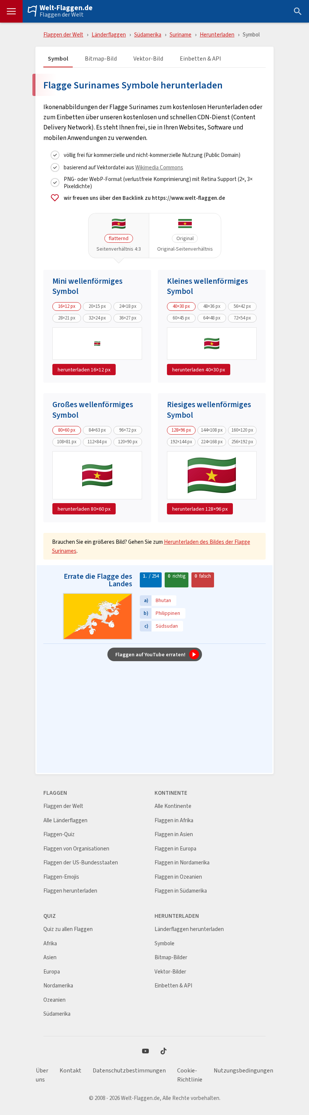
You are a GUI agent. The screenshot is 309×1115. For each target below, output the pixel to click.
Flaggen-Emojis (61, 877)
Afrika (50, 943)
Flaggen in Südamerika (180, 891)
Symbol (58, 59)
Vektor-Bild (148, 59)
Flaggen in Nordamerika (182, 862)
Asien (50, 957)
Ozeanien (54, 1000)
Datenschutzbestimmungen (129, 1070)
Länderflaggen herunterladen (189, 929)
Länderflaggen (109, 34)
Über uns (42, 1075)
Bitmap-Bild (101, 59)
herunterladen (84, 369)
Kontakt (70, 1070)
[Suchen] (297, 11)
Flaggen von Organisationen (76, 848)
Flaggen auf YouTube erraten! (150, 654)
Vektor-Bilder (170, 971)
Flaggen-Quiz (59, 834)
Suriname (180, 34)
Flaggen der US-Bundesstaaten (80, 862)
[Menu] (11, 11)
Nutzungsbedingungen (243, 1070)
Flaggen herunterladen (70, 891)
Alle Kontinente (172, 806)
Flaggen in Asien (173, 834)
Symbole (164, 943)
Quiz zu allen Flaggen (68, 929)
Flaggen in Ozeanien (178, 877)
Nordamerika (58, 985)
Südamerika (147, 34)
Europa (51, 971)
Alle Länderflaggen (65, 820)
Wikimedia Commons (159, 167)
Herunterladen (217, 34)
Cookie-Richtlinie (189, 1075)
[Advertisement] (154, 717)
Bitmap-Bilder (170, 957)
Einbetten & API (200, 59)
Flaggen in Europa (175, 848)
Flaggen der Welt (62, 15)
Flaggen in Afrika (173, 820)
